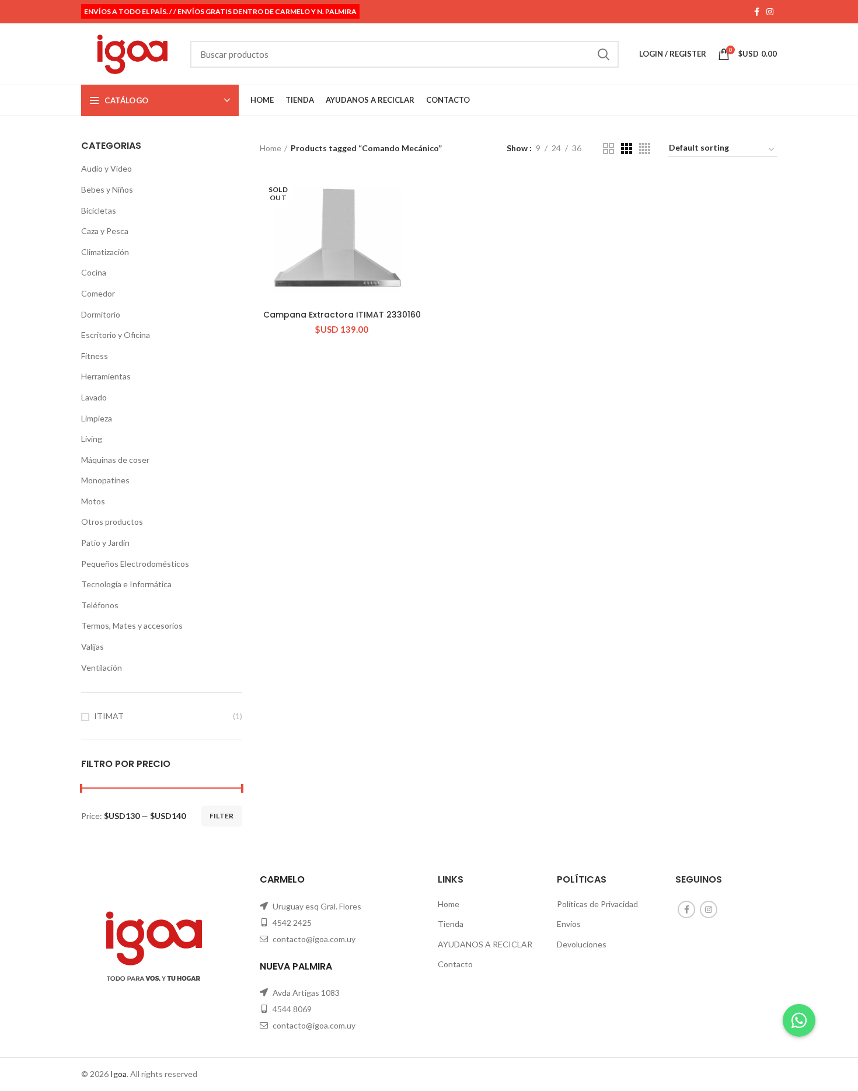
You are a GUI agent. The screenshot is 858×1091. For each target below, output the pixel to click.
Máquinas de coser (115, 460)
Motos (93, 501)
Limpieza (96, 418)
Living (91, 439)
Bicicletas (98, 210)
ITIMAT (109, 716)
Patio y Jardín (105, 543)
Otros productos (112, 522)
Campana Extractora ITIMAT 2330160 (342, 314)
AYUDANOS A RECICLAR (485, 944)
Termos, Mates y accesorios (132, 625)
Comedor (98, 293)
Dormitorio (100, 314)
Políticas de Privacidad (597, 904)
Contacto (455, 964)
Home (270, 148)
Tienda (450, 924)
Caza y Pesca (104, 231)
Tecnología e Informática (126, 584)
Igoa (118, 1074)
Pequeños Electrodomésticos (135, 564)
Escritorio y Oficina (115, 335)
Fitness (94, 356)
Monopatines (105, 480)
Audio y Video (106, 168)
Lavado (94, 397)
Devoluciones (581, 944)
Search (603, 54)
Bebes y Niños (107, 189)
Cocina (93, 272)
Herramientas (106, 376)
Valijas (92, 646)
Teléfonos (99, 605)
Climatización (105, 252)
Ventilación (101, 667)
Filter (222, 815)
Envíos (569, 924)
